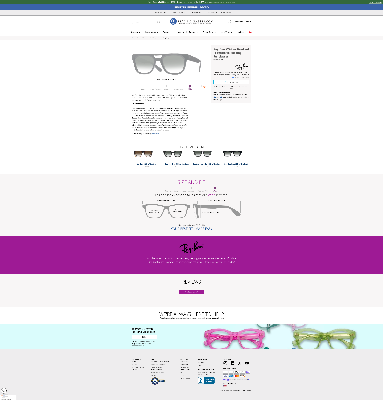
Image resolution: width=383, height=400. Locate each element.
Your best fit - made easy (191, 229)
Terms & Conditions (139, 343)
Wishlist (134, 370)
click (212, 318)
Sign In (134, 362)
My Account (239, 22)
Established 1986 (196, 13)
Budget (240, 32)
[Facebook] (232, 365)
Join (144, 337)
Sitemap (153, 375)
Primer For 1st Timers (158, 364)
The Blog (173, 13)
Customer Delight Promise (160, 362)
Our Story (184, 362)
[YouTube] (246, 365)
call (221, 97)
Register (134, 364)
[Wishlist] (229, 21)
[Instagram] (225, 365)
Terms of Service (156, 370)
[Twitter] (239, 365)
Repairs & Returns (138, 367)
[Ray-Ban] (241, 66)
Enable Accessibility (375, 3)
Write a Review (218, 60)
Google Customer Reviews (241, 77)
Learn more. (155, 134)
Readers (134, 32)
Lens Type (225, 32)
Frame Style (208, 32)
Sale (250, 32)
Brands (192, 32)
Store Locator (186, 370)
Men (180, 32)
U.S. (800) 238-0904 (225, 13)
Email (199, 365)
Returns (182, 13)
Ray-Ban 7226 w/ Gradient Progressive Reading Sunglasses (155, 38)
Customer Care (212, 13)
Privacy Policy (151, 341)
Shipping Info (185, 367)
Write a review (191, 292)
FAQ (182, 373)
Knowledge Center (161, 13)
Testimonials (185, 364)
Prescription (150, 32)
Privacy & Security (157, 367)
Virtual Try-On (185, 378)
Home (134, 38)
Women (166, 32)
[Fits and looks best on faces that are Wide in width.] (166, 89)
